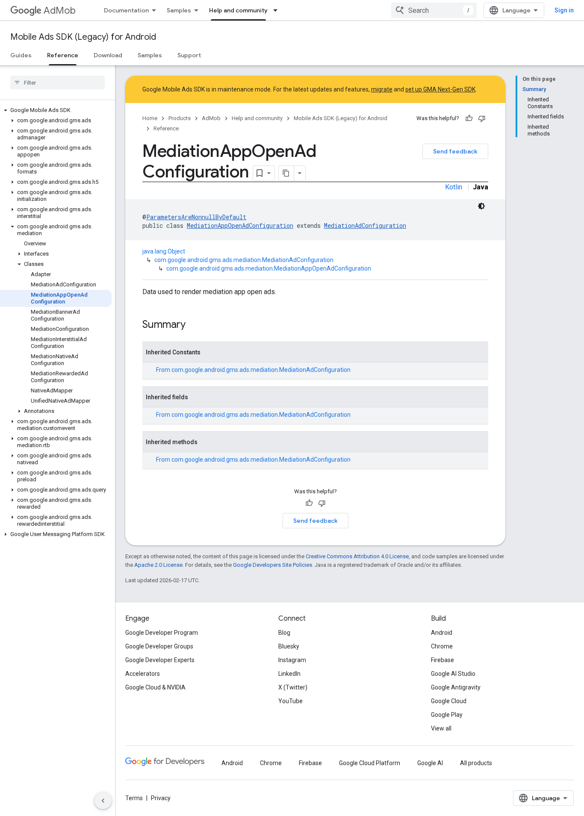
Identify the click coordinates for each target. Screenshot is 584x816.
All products (476, 763)
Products (179, 118)
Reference (62, 55)
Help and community (238, 10)
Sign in (564, 10)
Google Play (447, 714)
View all (441, 728)
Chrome (442, 646)
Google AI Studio (453, 673)
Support (189, 55)
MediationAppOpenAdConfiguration (240, 225)
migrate (381, 89)
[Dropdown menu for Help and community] (278, 10)
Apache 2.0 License (158, 565)
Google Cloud (448, 701)
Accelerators (142, 673)
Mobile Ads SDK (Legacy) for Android (83, 37)
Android (441, 632)
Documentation (126, 10)
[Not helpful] (481, 118)
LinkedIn (289, 673)
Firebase (442, 660)
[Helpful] (469, 118)
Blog (284, 632)
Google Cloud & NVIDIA (155, 687)
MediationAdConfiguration (365, 225)
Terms (134, 798)
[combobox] (434, 10)
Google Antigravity (456, 687)
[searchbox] (57, 82)
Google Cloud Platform (369, 763)
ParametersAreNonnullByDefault (196, 217)
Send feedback (455, 151)
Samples (179, 10)
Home (149, 118)
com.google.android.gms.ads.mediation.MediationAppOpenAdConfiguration (268, 268)
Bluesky (288, 646)
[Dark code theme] (481, 206)
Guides (21, 55)
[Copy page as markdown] (286, 173)
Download (108, 55)
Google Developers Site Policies (272, 565)
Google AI (430, 763)
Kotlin (453, 187)
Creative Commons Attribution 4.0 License (357, 556)
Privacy (161, 798)
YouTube (290, 701)
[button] (56, 110)
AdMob (60, 10)
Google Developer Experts (160, 660)
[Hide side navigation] (103, 800)
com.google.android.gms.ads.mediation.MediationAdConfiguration (243, 259)
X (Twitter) (292, 687)
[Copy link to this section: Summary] (194, 325)
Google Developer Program (161, 632)
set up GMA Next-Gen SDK (440, 89)
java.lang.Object (163, 251)
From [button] (253, 369)
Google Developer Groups (159, 646)
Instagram (292, 660)
